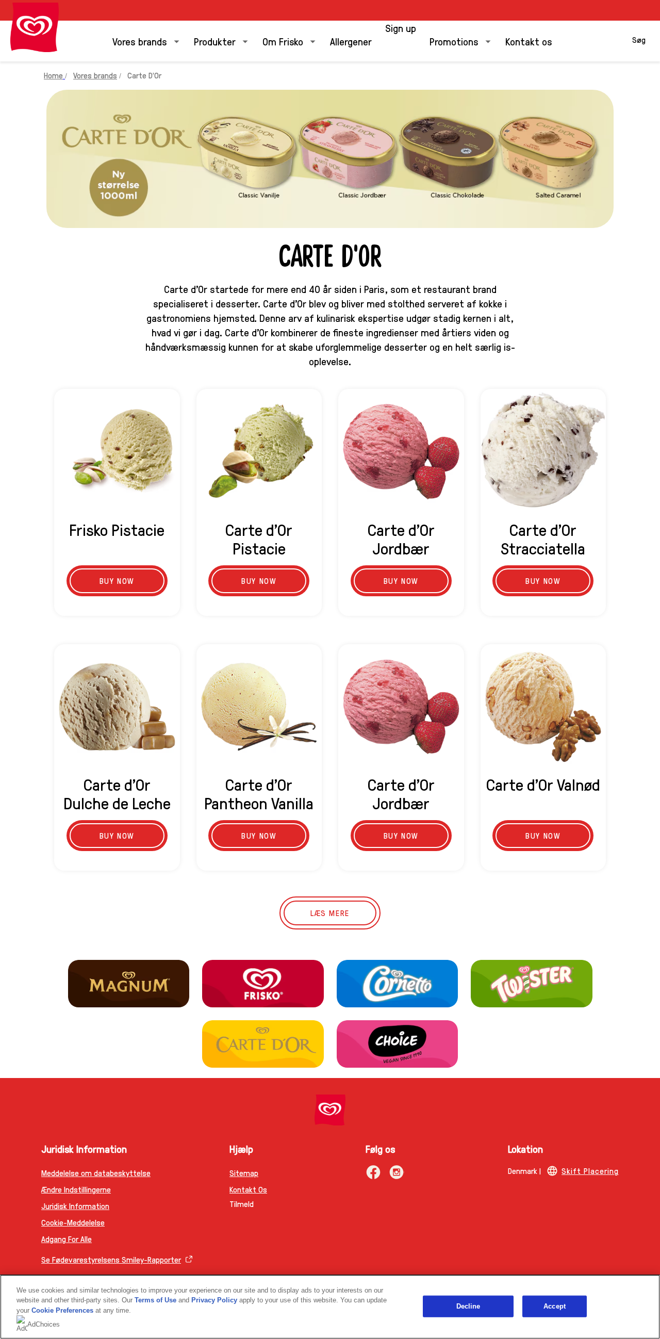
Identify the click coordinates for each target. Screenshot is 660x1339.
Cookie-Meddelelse (73, 1222)
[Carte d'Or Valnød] (543, 707)
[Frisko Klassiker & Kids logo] (263, 983)
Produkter (215, 41)
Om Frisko (282, 41)
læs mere (330, 912)
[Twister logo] (531, 983)
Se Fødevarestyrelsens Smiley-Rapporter (111, 1259)
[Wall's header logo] (34, 27)
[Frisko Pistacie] (117, 452)
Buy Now (117, 580)
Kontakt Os (248, 1189)
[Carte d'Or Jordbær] (401, 452)
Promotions (454, 41)
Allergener (351, 41)
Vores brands (139, 41)
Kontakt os (528, 41)
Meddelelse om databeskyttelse (96, 1172)
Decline (468, 1306)
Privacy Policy (214, 1300)
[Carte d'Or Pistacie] (259, 452)
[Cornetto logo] (397, 983)
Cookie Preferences (62, 1310)
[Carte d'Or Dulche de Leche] (117, 707)
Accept (554, 1306)
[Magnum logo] (129, 983)
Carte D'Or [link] (144, 75)
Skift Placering (590, 1170)
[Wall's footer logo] (330, 1110)
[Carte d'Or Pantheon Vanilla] (259, 707)
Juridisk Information (75, 1205)
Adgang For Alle (66, 1238)
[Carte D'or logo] (263, 1044)
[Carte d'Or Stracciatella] (543, 452)
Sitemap (243, 1172)
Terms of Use (155, 1300)
